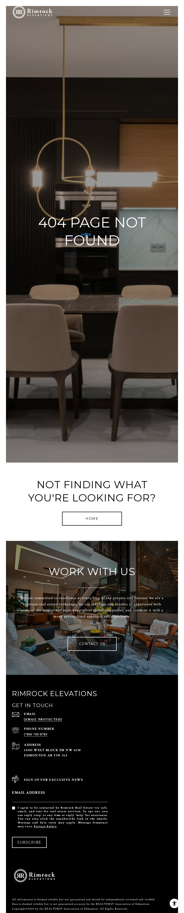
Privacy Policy (45, 826)
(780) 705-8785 (35, 734)
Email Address (28, 792)
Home (92, 518)
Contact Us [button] (92, 644)
